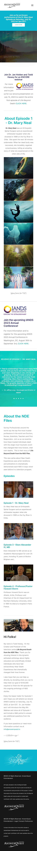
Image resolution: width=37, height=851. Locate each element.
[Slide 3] (18, 407)
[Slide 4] (21, 407)
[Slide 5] (23, 407)
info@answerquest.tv (12, 738)
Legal (16, 830)
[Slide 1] (14, 407)
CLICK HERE (21, 103)
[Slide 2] (16, 407)
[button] (32, 5)
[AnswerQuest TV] (12, 5)
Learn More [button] (18, 24)
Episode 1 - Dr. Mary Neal (16, 512)
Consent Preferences (26, 830)
